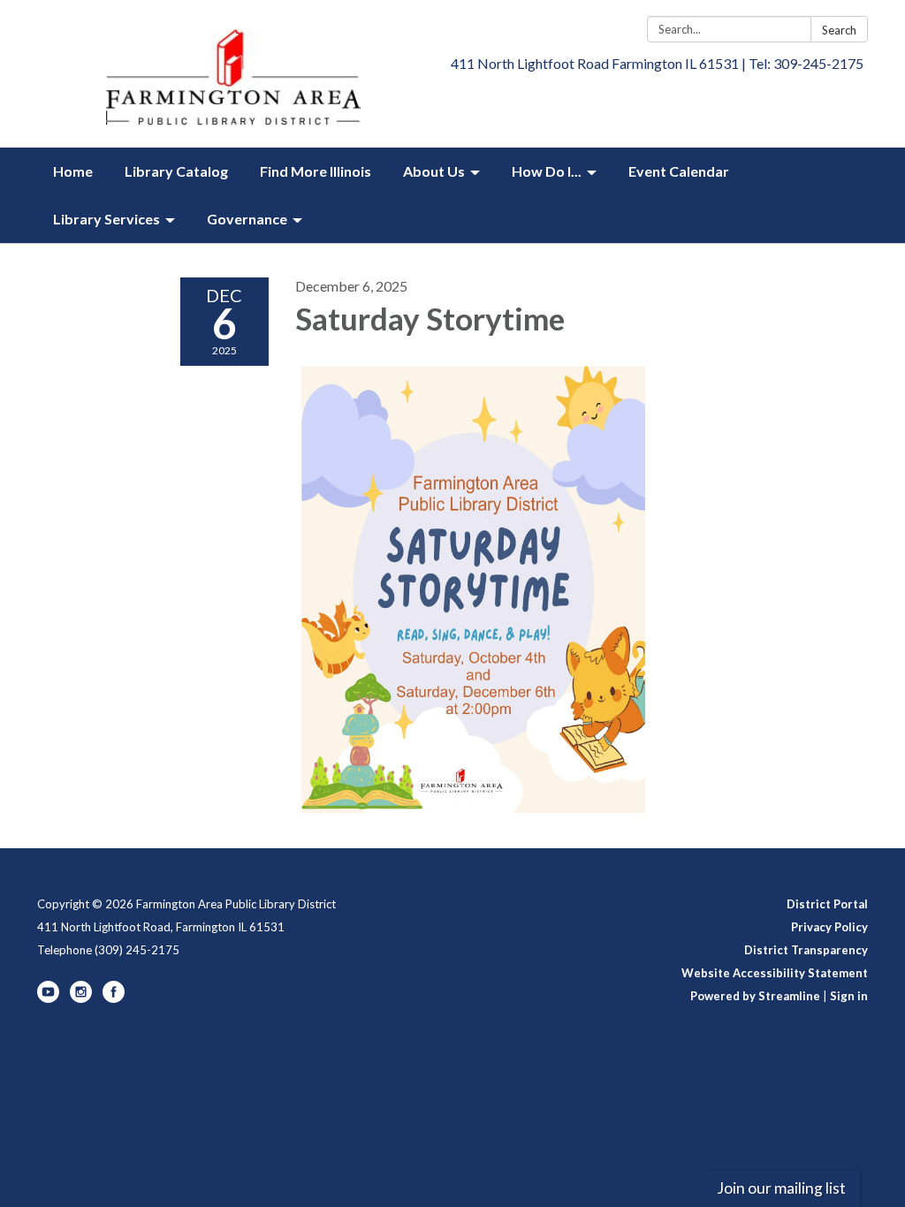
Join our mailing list (781, 1188)
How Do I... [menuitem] (547, 171)
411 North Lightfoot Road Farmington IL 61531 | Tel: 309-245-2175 (657, 63)
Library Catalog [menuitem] (176, 171)
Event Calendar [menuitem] (678, 171)
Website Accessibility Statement (774, 973)
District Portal (827, 904)
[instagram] (81, 998)
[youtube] (48, 998)
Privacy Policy (829, 927)
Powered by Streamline (755, 996)
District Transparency (806, 950)
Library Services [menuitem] (106, 218)
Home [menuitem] (73, 171)
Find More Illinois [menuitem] (315, 171)
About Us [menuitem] (434, 171)
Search (839, 30)
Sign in (849, 996)
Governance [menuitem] (247, 218)
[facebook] (114, 998)
